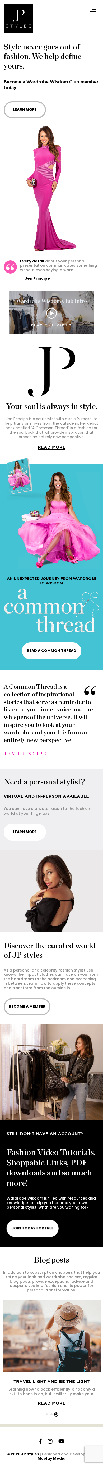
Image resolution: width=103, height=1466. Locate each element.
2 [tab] (51, 1414)
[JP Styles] (18, 18)
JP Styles (30, 1454)
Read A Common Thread (51, 650)
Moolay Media (51, 1458)
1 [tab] (47, 1414)
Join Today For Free (33, 1228)
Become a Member (27, 1006)
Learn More (25, 109)
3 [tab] (56, 1414)
